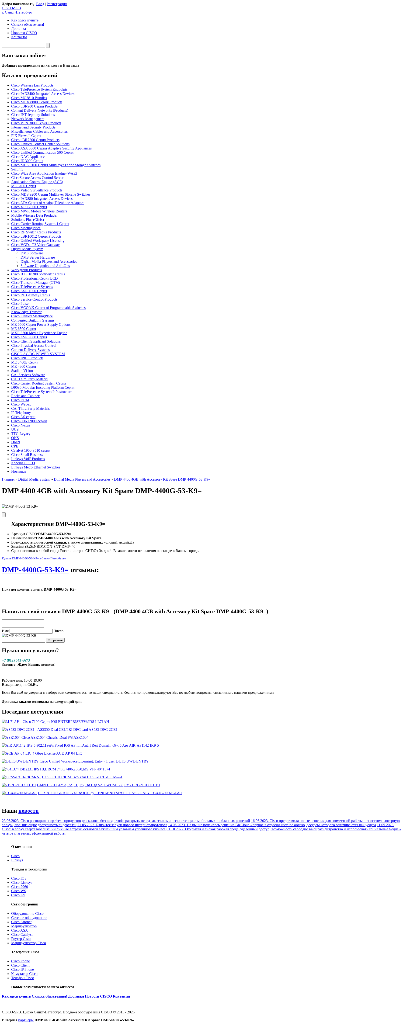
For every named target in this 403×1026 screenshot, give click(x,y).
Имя (5, 631)
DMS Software (32, 253)
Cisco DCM (20, 400)
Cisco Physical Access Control (33, 345)
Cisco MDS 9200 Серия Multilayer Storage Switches (50, 194)
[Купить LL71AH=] (12, 722)
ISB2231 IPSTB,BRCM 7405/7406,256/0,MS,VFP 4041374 (65, 769)
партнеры (26, 1020)
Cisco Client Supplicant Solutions (36, 341)
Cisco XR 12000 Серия (29, 207)
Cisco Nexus (20, 425)
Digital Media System (27, 249)
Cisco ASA (19, 930)
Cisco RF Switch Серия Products (36, 232)
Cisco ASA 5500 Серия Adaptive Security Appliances (51, 148)
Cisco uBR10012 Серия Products (36, 236)
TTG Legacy (21, 434)
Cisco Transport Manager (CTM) (35, 282)
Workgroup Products (26, 270)
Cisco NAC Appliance (28, 157)
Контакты (19, 37)
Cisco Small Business (27, 455)
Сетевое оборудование (29, 918)
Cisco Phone (20, 961)
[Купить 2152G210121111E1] (19, 785)
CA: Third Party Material (29, 379)
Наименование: (23, 538)
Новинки (18, 471)
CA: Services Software (28, 375)
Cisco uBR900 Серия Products (34, 106)
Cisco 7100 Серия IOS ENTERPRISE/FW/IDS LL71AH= (67, 722)
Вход (40, 4)
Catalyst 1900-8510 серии (30, 450)
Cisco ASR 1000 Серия (29, 291)
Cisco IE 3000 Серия (27, 161)
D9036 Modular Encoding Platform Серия (42, 387)
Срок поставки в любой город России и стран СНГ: (52, 551)
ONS (15, 438)
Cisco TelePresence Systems (32, 287)
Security (17, 169)
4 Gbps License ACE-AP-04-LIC (57, 753)
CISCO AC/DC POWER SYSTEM (38, 354)
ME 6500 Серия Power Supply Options (40, 324)
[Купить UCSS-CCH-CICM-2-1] (21, 777)
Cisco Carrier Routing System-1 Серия (40, 224)
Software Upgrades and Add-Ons (45, 266)
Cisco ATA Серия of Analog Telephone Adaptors (47, 203)
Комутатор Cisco (24, 974)
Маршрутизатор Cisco (28, 943)
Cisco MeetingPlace (26, 228)
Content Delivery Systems (30, 350)
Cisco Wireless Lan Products (32, 85)
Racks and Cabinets (25, 396)
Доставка (18, 29)
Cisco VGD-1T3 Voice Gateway (35, 245)
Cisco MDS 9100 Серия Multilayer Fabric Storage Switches (56, 165)
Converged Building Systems (32, 320)
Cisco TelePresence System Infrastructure (41, 392)
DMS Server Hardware (38, 257)
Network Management (27, 119)
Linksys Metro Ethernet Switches (35, 467)
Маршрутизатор (24, 926)
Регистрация (57, 4)
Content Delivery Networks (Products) (39, 110)
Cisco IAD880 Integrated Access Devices (42, 199)
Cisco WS (18, 891)
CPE (14, 446)
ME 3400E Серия (24, 362)
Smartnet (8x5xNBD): (27, 546)
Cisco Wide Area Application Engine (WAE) (44, 173)
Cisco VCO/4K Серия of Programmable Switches (48, 308)
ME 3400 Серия (23, 186)
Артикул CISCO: (24, 534)
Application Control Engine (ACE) (37, 182)
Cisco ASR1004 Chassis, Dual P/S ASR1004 (54, 737)
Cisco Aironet (21, 922)
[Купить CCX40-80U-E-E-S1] (19, 793)
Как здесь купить (24, 20)
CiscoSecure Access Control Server (37, 178)
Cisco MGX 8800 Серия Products (36, 102)
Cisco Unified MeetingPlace (32, 316)
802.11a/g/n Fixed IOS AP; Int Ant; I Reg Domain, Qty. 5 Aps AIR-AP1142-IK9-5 (97, 745)
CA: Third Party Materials (30, 408)
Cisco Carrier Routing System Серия (38, 383)
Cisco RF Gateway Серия (30, 295)
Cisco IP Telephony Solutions (33, 115)
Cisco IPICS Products (27, 358)
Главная (8, 479)
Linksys (17, 860)
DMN (15, 442)
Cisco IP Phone (22, 969)
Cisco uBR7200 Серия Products (35, 140)
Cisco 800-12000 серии (29, 421)
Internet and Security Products (33, 127)
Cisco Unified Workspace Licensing (37, 241)
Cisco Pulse (19, 303)
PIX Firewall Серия (26, 136)
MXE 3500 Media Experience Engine (39, 333)
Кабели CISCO (23, 463)
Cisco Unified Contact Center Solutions (40, 144)
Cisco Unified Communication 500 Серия (42, 152)
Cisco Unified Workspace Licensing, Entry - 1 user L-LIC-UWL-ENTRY (94, 761)
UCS (15, 429)
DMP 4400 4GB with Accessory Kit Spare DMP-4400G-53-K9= (162, 479)
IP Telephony (21, 413)
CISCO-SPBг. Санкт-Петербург (17, 10)
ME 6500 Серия (23, 329)
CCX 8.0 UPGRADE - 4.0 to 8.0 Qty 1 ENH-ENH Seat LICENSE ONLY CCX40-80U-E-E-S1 (110, 793)
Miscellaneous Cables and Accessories (39, 131)
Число (58, 631)
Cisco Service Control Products (34, 299)
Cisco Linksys (21, 882)
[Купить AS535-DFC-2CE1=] (19, 729)
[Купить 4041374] (10, 769)
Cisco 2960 (19, 887)
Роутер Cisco (21, 939)
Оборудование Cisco (27, 913)
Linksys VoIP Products (28, 459)
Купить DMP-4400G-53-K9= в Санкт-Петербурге (34, 558)
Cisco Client (20, 965)
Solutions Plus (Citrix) (27, 220)
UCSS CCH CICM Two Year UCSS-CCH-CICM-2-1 (82, 777)
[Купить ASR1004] (11, 737)
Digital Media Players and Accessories (49, 261)
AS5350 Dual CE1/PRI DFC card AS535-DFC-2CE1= (78, 729)
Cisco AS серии (23, 417)
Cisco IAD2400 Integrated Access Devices (42, 94)
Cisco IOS (19, 878)
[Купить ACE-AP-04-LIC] (16, 753)
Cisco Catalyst (21, 934)
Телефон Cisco (22, 978)
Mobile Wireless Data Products (34, 215)
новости (28, 811)
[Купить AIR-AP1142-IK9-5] (18, 745)
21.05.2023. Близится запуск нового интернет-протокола (122, 825)
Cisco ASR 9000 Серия (29, 337)
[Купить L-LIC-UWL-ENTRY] (20, 761)
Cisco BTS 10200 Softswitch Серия (38, 274)
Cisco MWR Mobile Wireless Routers (39, 211)
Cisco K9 (18, 895)
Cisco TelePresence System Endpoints (39, 89)
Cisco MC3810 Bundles (29, 98)
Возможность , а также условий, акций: (70, 542)
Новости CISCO (24, 33)
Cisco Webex (21, 404)
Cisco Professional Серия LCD (34, 278)
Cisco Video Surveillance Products (36, 190)
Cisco (15, 856)
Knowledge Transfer (26, 312)
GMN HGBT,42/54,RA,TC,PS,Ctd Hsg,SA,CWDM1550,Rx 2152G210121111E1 (98, 785)
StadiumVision (22, 371)
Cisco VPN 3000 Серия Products (36, 123)
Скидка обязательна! (27, 24)
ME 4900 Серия (23, 366)
